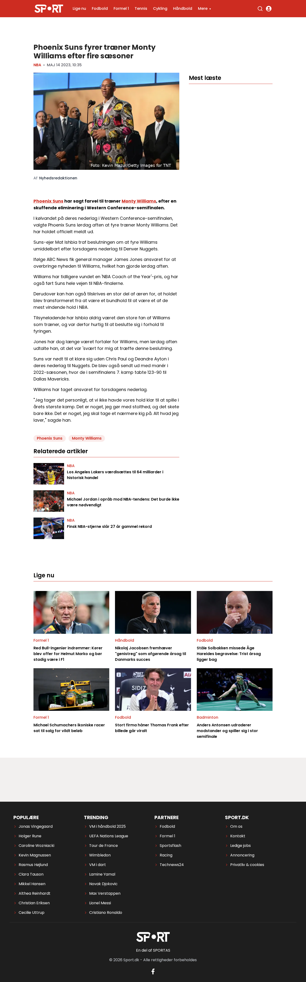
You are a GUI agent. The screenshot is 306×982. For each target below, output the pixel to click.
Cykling (160, 8)
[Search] (260, 8)
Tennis (141, 8)
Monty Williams (139, 201)
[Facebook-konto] (153, 971)
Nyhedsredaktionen (58, 178)
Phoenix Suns (48, 201)
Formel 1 (121, 8)
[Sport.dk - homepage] (48, 9)
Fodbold (100, 8)
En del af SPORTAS (153, 950)
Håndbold (182, 8)
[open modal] (269, 8)
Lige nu (79, 8)
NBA (37, 65)
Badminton (207, 717)
